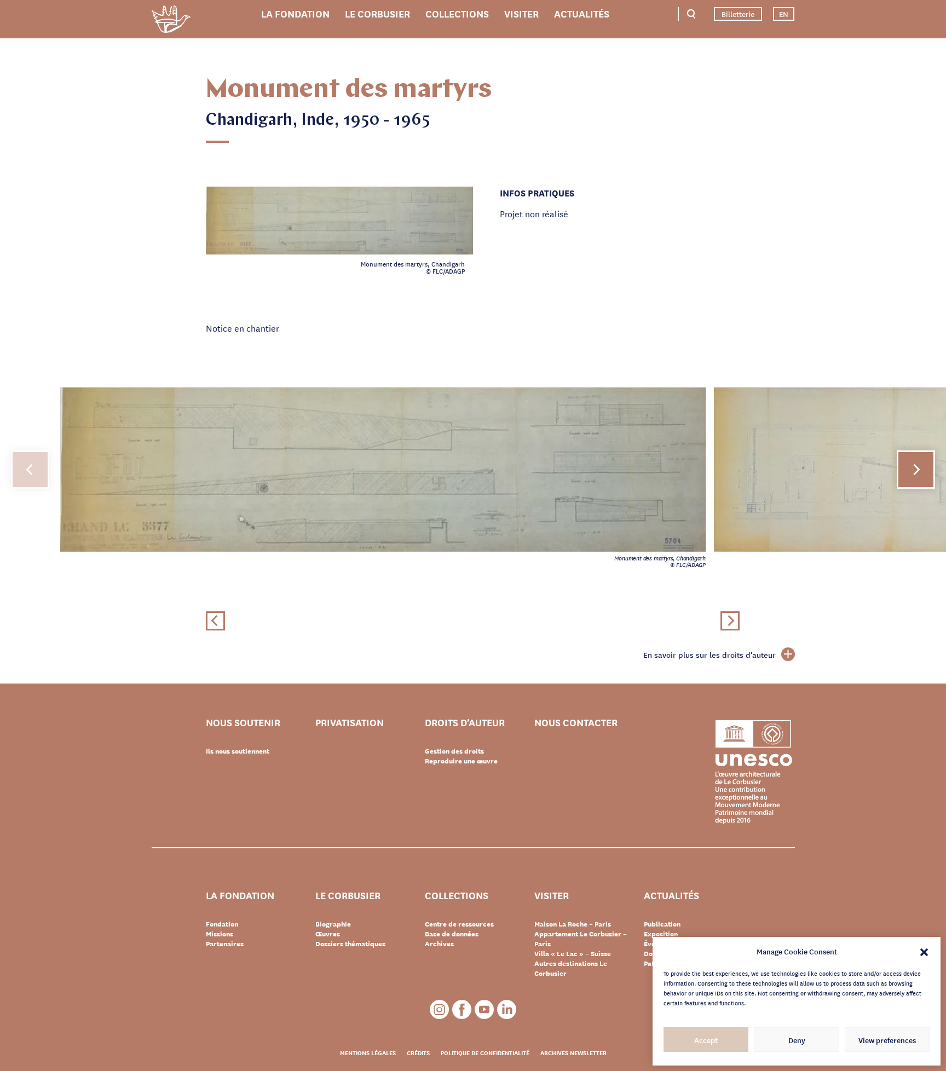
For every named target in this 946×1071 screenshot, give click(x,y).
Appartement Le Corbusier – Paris (580, 938)
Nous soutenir (243, 722)
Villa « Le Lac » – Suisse (572, 953)
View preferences (887, 1040)
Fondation (222, 924)
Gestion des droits (454, 751)
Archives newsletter (573, 1052)
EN (783, 13)
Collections (457, 13)
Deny (796, 1040)
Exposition (661, 934)
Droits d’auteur (465, 722)
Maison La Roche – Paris (572, 924)
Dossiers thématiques (350, 943)
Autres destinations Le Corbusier (570, 968)
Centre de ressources (459, 924)
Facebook (461, 1009)
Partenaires (225, 943)
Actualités (581, 13)
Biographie (333, 924)
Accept (706, 1040)
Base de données (451, 934)
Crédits (418, 1052)
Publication (662, 924)
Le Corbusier (377, 13)
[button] (924, 951)
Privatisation (349, 722)
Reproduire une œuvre (461, 761)
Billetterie (738, 13)
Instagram (439, 1009)
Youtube (484, 1009)
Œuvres (327, 934)
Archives (439, 943)
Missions (219, 934)
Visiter (521, 13)
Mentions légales (368, 1052)
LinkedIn (506, 1009)
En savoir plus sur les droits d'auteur (709, 654)
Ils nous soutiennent (237, 751)
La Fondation (295, 13)
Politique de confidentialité (485, 1052)
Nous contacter (576, 722)
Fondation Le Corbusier (171, 21)
